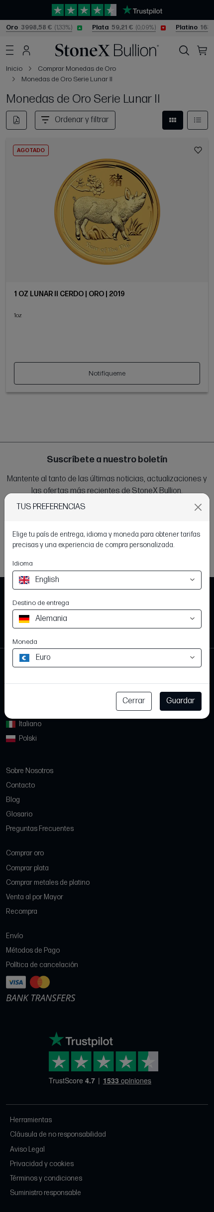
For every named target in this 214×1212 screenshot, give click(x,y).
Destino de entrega (40, 603)
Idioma (22, 563)
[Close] (198, 507)
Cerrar (133, 701)
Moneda (24, 641)
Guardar (180, 701)
